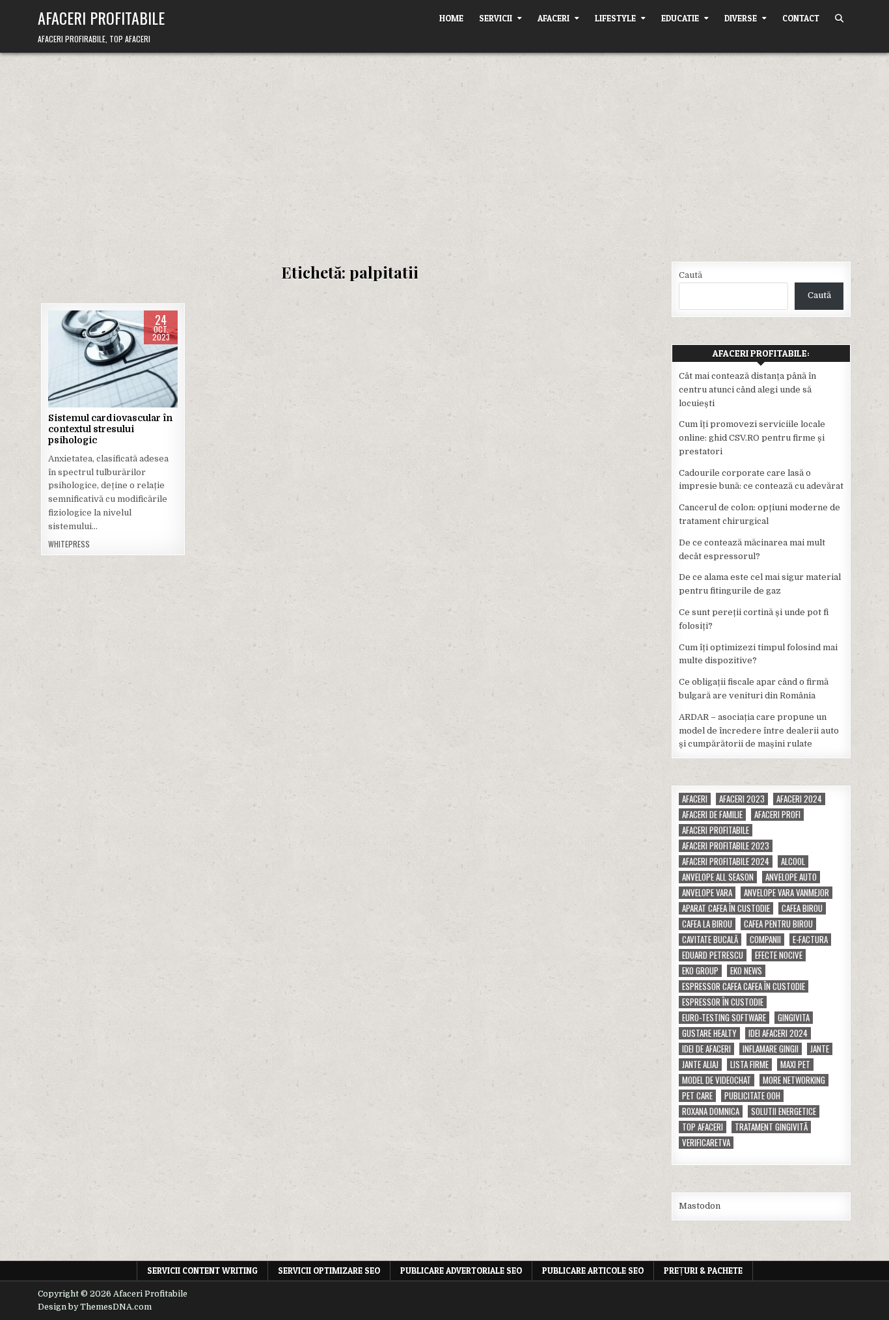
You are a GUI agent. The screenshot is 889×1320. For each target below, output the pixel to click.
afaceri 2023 (742, 799)
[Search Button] (839, 19)
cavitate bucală (710, 939)
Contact (800, 18)
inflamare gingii (771, 1049)
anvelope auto (791, 877)
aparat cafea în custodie (726, 908)
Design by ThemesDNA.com (95, 1307)
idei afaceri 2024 (778, 1033)
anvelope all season (718, 877)
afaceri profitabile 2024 (725, 861)
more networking (794, 1080)
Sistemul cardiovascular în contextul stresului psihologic (110, 429)
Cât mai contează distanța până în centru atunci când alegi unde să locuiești (747, 389)
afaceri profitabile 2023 (725, 846)
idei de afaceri (706, 1049)
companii (765, 939)
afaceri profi (777, 814)
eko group (700, 971)
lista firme (749, 1064)
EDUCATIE (680, 18)
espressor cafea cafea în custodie (743, 986)
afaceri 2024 (799, 799)
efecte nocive (778, 955)
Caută (690, 275)
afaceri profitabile (715, 830)
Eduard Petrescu (712, 955)
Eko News (746, 971)
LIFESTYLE (615, 18)
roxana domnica (710, 1111)
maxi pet (795, 1064)
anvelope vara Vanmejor (786, 893)
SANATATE (135, 351)
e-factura (810, 939)
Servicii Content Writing (202, 1270)
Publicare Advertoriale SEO (461, 1270)
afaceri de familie (712, 814)
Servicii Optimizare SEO (329, 1270)
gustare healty (709, 1033)
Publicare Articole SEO (593, 1270)
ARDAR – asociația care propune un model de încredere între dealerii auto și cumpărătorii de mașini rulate (759, 730)
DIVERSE (740, 18)
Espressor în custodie (722, 1002)
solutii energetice (783, 1111)
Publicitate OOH (752, 1096)
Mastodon (699, 1206)
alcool (793, 861)
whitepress (69, 544)
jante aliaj (700, 1064)
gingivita (794, 1017)
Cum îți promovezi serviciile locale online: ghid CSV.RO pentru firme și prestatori (752, 437)
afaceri (694, 799)
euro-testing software (724, 1017)
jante (819, 1049)
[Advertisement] (444, 150)
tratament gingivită (771, 1127)
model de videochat (716, 1080)
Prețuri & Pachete (703, 1270)
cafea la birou (707, 924)
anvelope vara (707, 893)
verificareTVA (706, 1142)
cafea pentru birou (778, 924)
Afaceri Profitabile (101, 17)
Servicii (495, 18)
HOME (451, 18)
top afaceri (702, 1127)
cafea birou (802, 908)
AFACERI (553, 18)
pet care (697, 1096)
